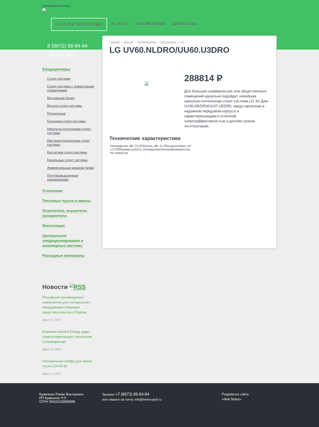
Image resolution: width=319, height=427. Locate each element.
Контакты (185, 23)
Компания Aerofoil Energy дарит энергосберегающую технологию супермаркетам (67, 337)
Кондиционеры (56, 69)
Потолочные (56, 113)
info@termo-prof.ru (63, 51)
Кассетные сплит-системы (67, 152)
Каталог (129, 41)
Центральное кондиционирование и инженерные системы (62, 240)
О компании (150, 23)
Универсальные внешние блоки (70, 168)
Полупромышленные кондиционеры (62, 177)
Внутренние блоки (60, 98)
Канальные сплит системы (67, 160)
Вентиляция (53, 225)
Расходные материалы (63, 255)
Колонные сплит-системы (66, 121)
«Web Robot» (231, 399)
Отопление (52, 191)
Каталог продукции (79, 24)
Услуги (120, 23)
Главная (114, 41)
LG (182, 41)
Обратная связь (61, 55)
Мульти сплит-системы (64, 106)
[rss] (78, 287)
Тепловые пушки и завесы (66, 201)
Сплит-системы (58, 78)
